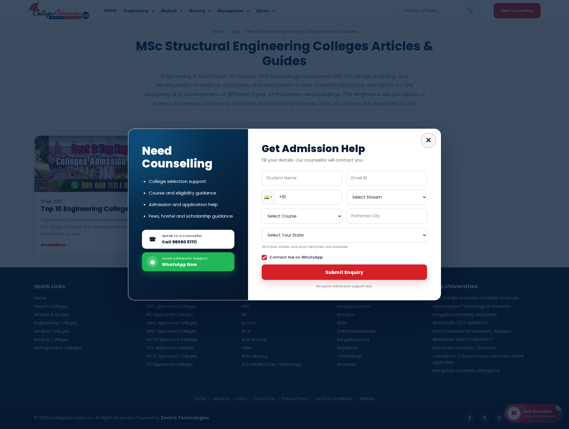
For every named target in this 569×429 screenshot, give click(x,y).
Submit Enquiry (344, 272)
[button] (269, 197)
